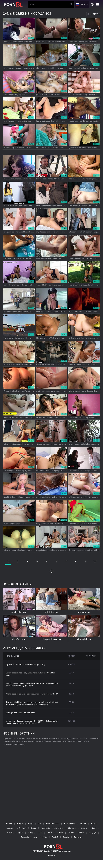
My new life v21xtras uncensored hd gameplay (25, 664)
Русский (83, 824)
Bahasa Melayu (69, 824)
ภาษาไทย (10, 833)
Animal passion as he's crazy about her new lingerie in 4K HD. (32, 694)
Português (25, 837)
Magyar (81, 833)
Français (20, 824)
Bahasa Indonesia (52, 824)
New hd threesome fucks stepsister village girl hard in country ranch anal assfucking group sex (32, 684)
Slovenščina (58, 828)
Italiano (33, 828)
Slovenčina (72, 828)
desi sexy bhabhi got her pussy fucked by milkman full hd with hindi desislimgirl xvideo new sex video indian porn (32, 703)
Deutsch (10, 828)
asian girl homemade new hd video (20, 713)
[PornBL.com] (13, 4)
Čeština (71, 833)
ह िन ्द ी (21, 828)
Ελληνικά (60, 833)
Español (9, 824)
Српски (84, 828)
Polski (45, 837)
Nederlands (45, 828)
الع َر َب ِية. (92, 833)
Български (78, 837)
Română (55, 837)
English (94, 824)
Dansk (49, 833)
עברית (36, 837)
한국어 (20, 833)
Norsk (94, 828)
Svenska (66, 837)
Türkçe (30, 824)
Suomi (40, 833)
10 (94, 561)
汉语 (39, 824)
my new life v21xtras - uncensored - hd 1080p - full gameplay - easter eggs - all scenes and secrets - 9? (32, 722)
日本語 (30, 833)
